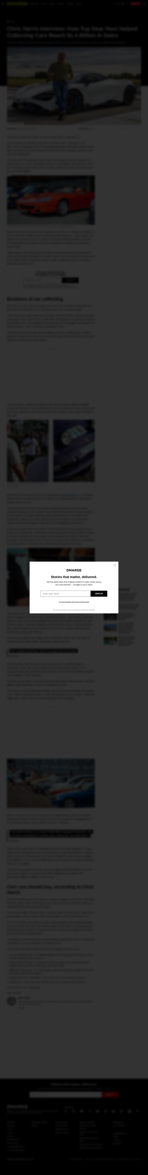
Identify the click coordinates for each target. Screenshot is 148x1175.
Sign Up (99, 593)
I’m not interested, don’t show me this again (74, 602)
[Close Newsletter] (115, 565)
